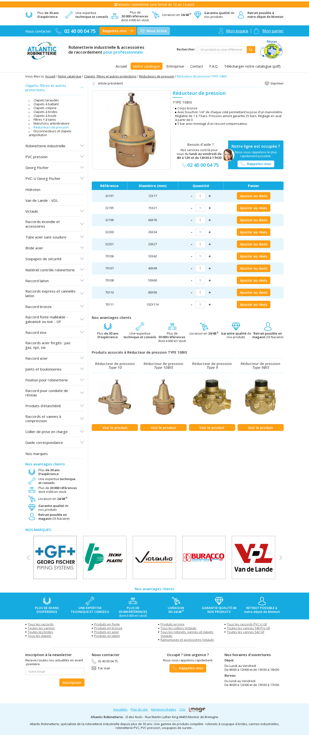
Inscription (72, 682)
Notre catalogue (69, 76)
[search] (222, 49)
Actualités (120, 709)
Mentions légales (163, 709)
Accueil (50, 76)
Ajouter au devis (253, 196)
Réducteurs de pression (156, 76)
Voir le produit (114, 427)
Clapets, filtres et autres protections (110, 76)
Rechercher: (186, 49)
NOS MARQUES (38, 529)
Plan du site (139, 709)
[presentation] (28, 557)
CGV (182, 709)
